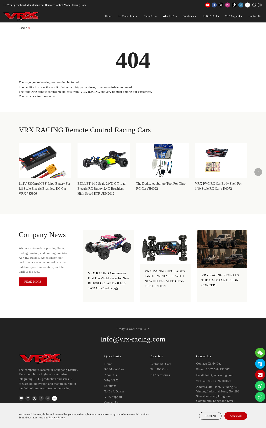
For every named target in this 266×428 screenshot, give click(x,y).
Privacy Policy (56, 417)
